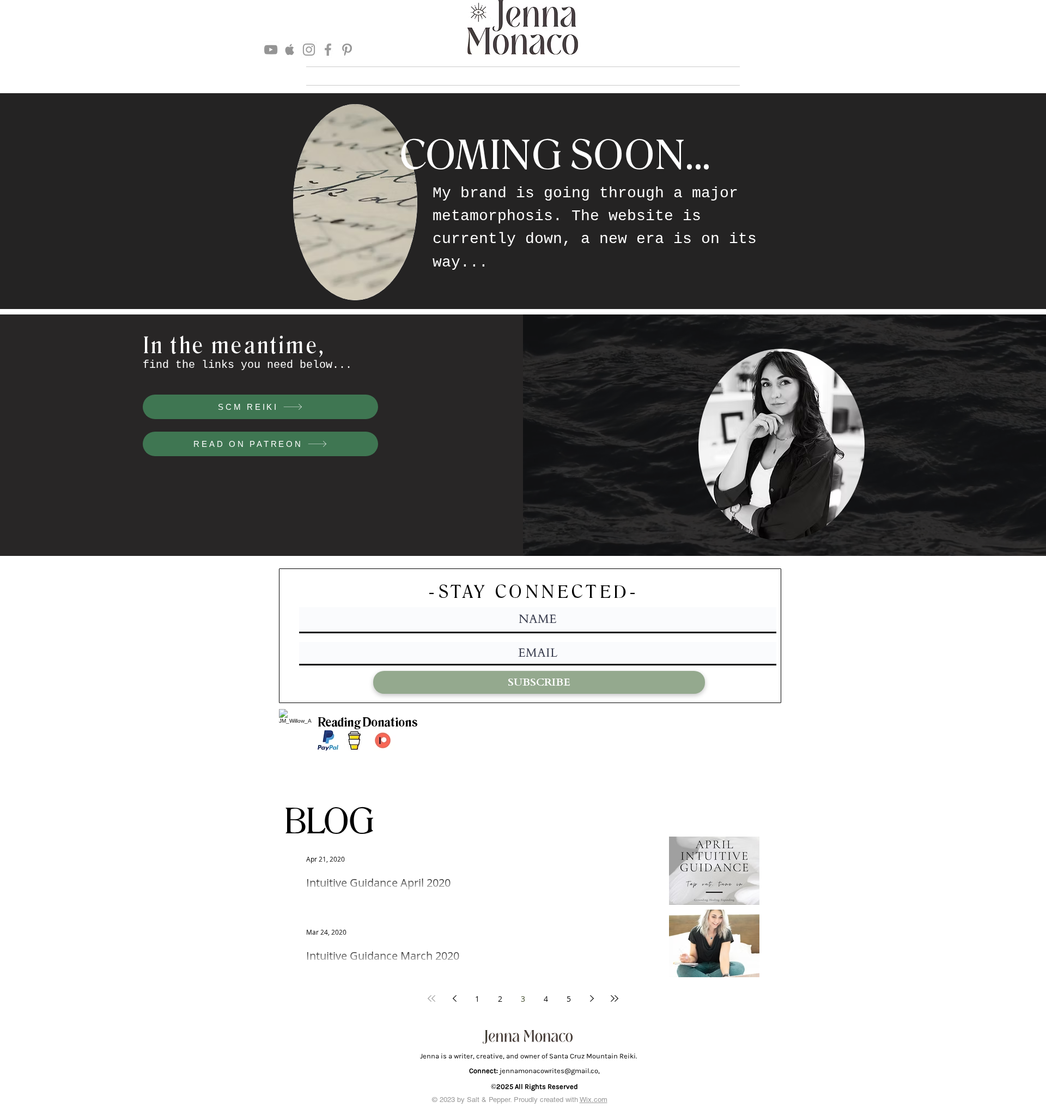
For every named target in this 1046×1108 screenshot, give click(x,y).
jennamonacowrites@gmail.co (549, 1071)
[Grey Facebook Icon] (328, 49)
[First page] (431, 998)
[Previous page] (454, 998)
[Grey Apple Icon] (290, 49)
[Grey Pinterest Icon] (347, 49)
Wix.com (593, 1099)
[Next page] (591, 998)
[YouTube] (271, 49)
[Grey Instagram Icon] (309, 49)
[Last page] (614, 998)
